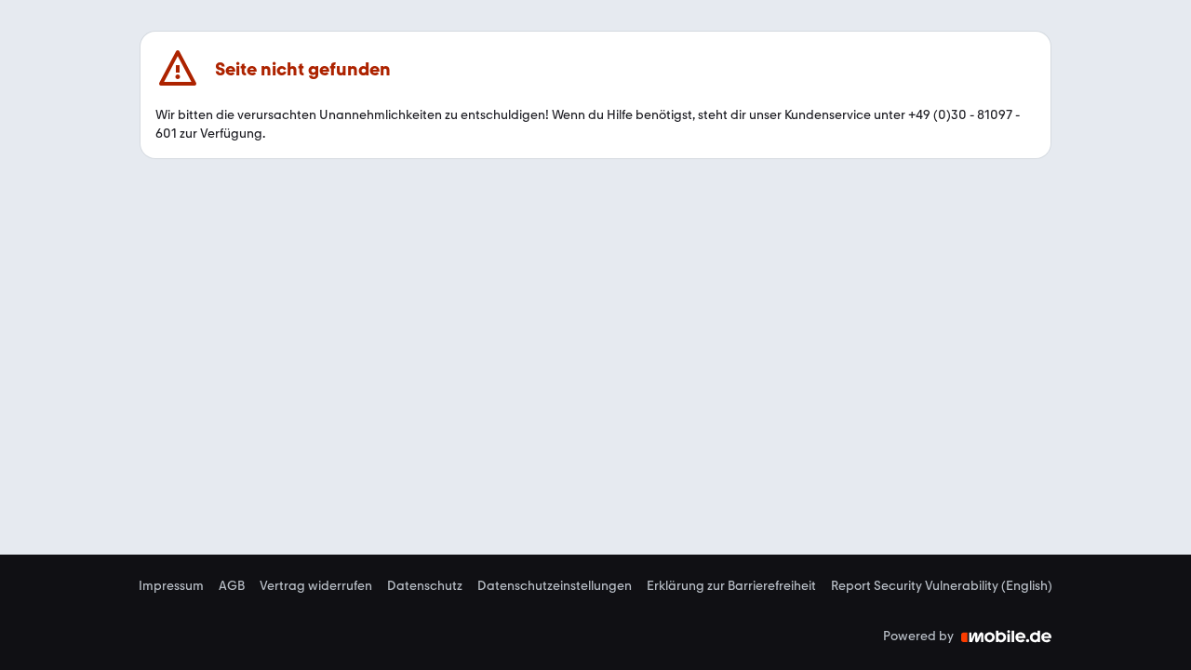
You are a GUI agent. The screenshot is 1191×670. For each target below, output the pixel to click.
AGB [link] (232, 586)
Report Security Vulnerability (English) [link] (941, 586)
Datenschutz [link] (424, 586)
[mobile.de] (1006, 636)
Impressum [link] (171, 586)
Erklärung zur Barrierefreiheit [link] (731, 586)
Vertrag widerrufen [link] (316, 586)
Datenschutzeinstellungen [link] (554, 586)
